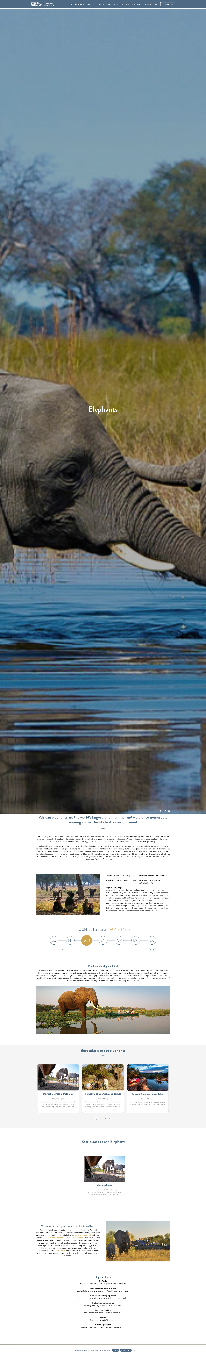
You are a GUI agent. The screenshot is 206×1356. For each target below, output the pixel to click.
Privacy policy (126, 1350)
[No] (134, 1350)
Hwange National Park (82, 1235)
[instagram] (165, 811)
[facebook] (160, 811)
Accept (115, 1350)
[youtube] (169, 811)
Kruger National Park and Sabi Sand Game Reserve (63, 1238)
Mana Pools (60, 1250)
